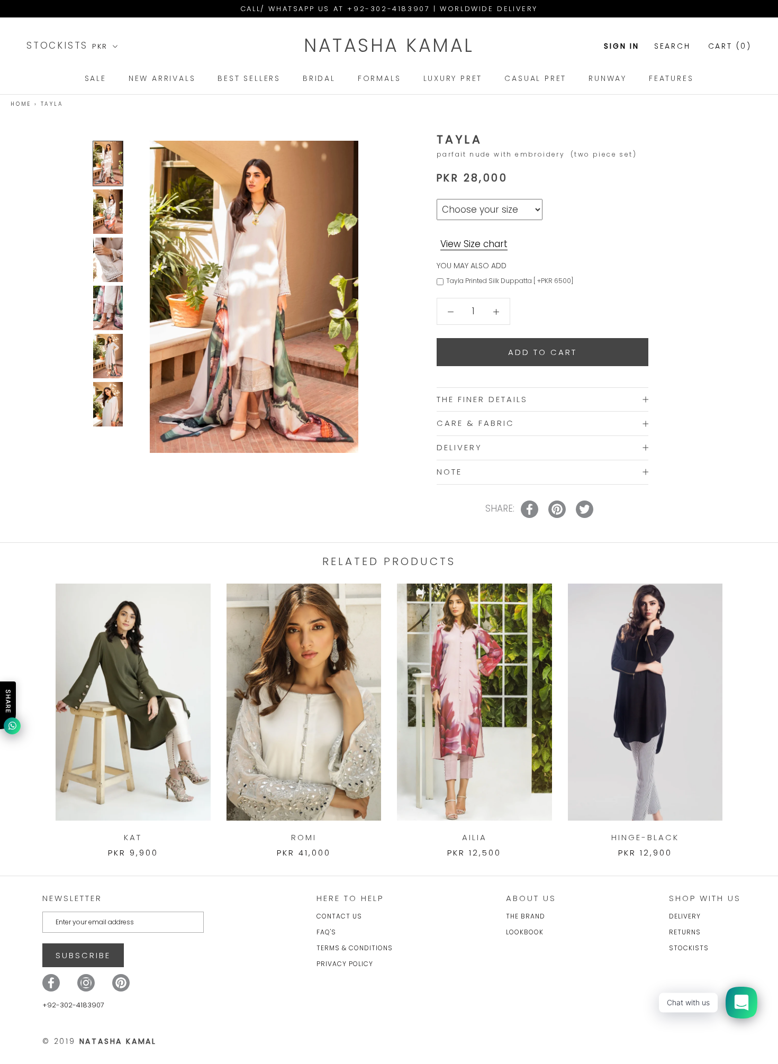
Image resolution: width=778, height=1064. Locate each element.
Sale (95, 78)
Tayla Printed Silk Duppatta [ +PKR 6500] (509, 280)
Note (449, 471)
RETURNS (685, 931)
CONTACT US (339, 916)
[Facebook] (51, 983)
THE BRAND (525, 916)
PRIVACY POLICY (344, 963)
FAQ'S (326, 931)
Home (21, 104)
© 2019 (99, 1041)
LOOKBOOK (525, 931)
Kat (133, 837)
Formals (379, 78)
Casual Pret (535, 78)
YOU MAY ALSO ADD (471, 265)
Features (671, 78)
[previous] (33, 710)
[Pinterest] (121, 983)
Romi (303, 837)
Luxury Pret (453, 78)
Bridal (319, 78)
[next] (745, 710)
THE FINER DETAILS (482, 399)
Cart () (730, 46)
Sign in (621, 46)
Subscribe (83, 955)
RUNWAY (608, 78)
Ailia (474, 837)
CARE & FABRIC (475, 423)
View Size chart (474, 243)
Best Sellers (249, 78)
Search (672, 46)
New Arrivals (162, 78)
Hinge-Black (645, 837)
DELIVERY (459, 447)
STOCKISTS (59, 45)
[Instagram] (86, 983)
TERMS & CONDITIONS (354, 947)
